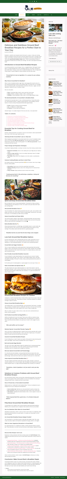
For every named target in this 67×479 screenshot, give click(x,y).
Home (16, 14)
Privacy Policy (57, 477)
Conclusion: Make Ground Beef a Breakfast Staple (17, 125)
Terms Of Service (62, 477)
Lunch (28, 14)
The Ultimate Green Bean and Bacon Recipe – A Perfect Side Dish (21, 448)
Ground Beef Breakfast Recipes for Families (16, 121)
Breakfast (22, 14)
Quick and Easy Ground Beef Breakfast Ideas (16, 118)
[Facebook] (30, 1)
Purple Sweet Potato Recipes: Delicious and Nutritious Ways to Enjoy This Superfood (20, 470)
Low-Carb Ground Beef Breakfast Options (15, 120)
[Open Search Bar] (51, 14)
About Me (39, 14)
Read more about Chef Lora (55, 61)
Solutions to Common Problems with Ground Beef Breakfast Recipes (20, 122)
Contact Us (46, 14)
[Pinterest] (34, 1)
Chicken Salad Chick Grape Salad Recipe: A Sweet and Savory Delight (18, 469)
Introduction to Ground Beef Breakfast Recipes (16, 116)
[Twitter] (36, 1)
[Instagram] (32, 1)
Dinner (33, 14)
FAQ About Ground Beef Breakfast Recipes (15, 124)
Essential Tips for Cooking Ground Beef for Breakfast (17, 117)
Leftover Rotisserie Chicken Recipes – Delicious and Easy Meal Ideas (21, 451)
